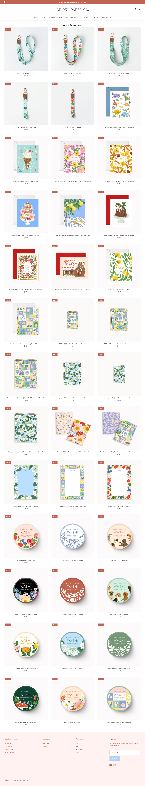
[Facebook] (4, 2)
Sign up (115, 758)
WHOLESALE (106, 17)
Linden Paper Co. (14, 780)
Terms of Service (10, 749)
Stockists (45, 746)
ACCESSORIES (84, 17)
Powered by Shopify (24, 780)
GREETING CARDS (55, 17)
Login (77, 743)
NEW (36, 17)
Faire (77, 752)
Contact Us (8, 746)
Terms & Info (80, 749)
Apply (78, 746)
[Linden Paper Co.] (72, 9)
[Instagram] (7, 2)
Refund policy (9, 752)
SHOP (43, 17)
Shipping (8, 743)
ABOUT (95, 17)
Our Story (46, 743)
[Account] (135, 9)
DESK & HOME (71, 17)
